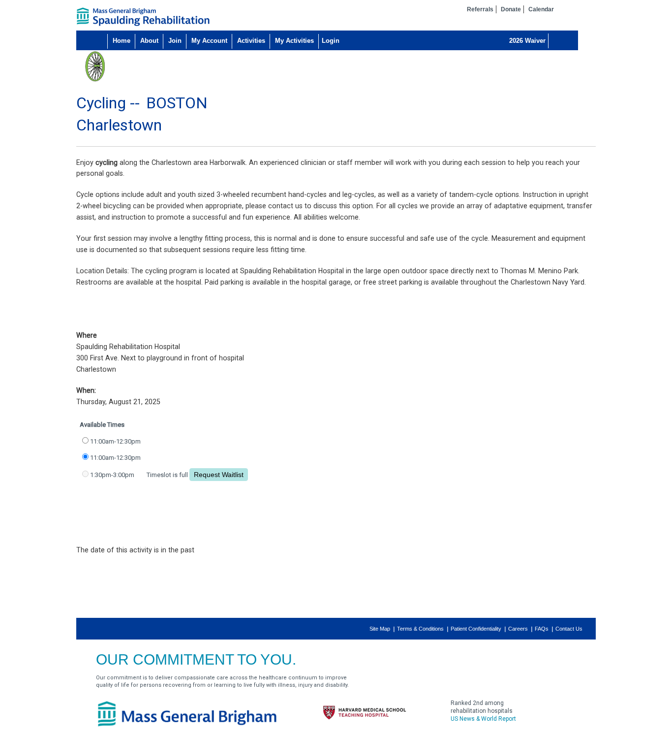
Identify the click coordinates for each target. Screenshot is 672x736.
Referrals (480, 9)
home (143, 17)
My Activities (294, 40)
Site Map (379, 629)
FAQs (542, 629)
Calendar (541, 9)
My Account (209, 40)
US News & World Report (483, 718)
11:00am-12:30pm (115, 441)
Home (121, 40)
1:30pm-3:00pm (112, 475)
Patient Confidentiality (476, 629)
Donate (511, 9)
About (149, 40)
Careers (518, 629)
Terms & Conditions (420, 629)
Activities (251, 40)
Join (175, 40)
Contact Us (568, 629)
